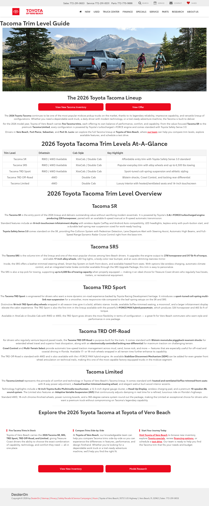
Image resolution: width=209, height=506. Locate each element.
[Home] (80, 11)
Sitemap (45, 498)
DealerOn (35, 498)
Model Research (138, 468)
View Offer (138, 107)
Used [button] (97, 11)
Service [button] (154, 11)
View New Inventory (71, 468)
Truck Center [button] (111, 11)
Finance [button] (128, 11)
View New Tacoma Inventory (71, 107)
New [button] (87, 11)
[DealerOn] (19, 494)
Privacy (53, 498)
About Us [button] (192, 11)
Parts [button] (165, 11)
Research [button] (178, 11)
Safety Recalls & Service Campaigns (74, 498)
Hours (95, 498)
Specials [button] (141, 11)
